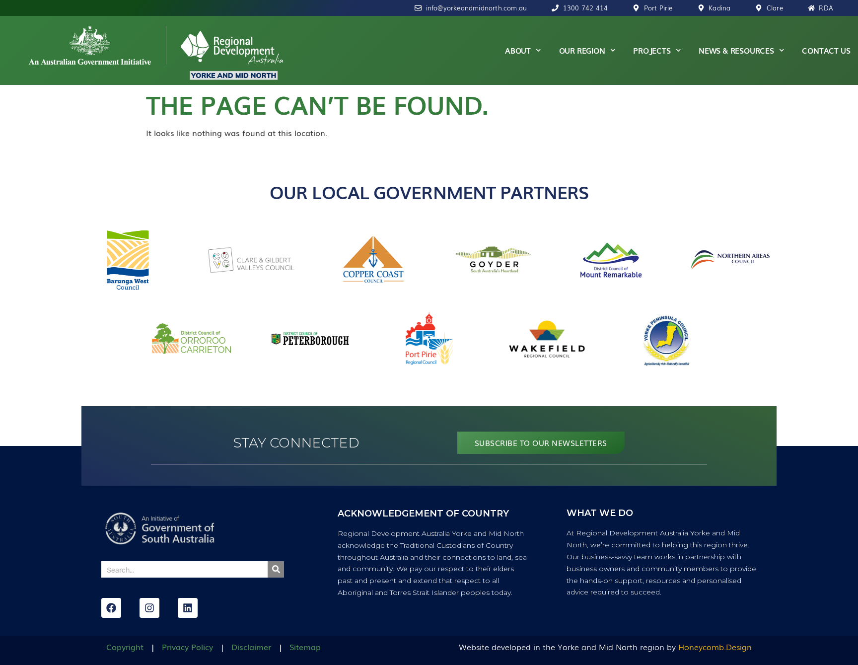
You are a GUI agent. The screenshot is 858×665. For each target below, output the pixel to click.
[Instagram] (149, 608)
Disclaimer (251, 647)
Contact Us (826, 50)
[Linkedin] (188, 608)
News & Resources (736, 50)
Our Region (582, 50)
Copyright (124, 647)
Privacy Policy (187, 647)
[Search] (276, 569)
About (518, 50)
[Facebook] (111, 608)
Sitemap (305, 647)
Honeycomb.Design (715, 647)
